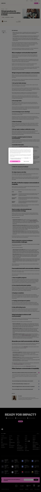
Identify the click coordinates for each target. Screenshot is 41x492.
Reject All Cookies (26, 161)
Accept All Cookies (15, 161)
